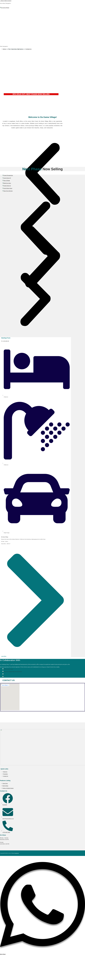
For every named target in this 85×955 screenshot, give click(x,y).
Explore (21, 49)
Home (4, 49)
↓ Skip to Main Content (5, 0)
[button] (42, 174)
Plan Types (11, 49)
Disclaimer (16, 853)
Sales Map (16, 49)
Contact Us (28, 49)
